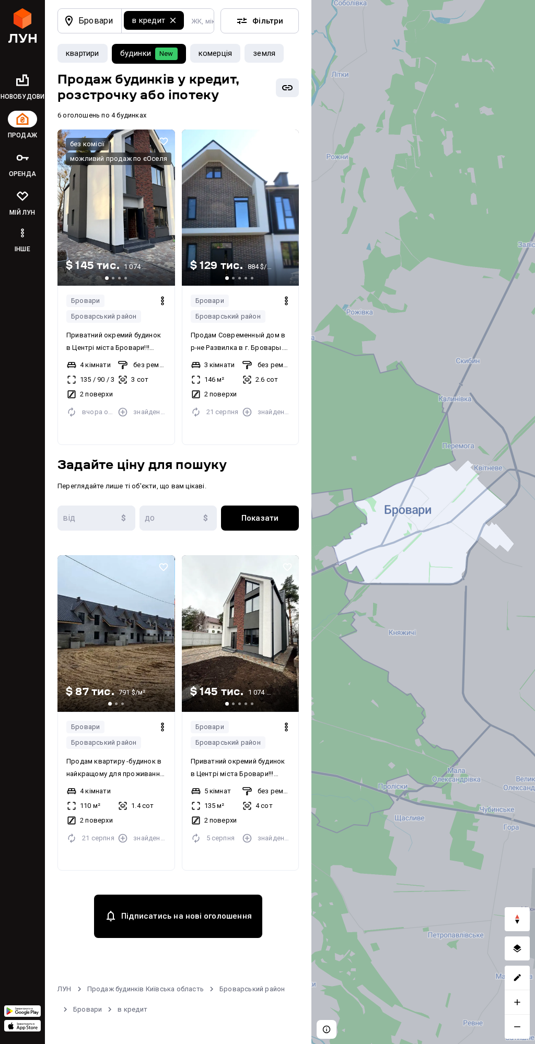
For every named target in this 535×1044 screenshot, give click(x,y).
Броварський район (103, 316)
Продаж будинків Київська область (145, 989)
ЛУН (64, 989)
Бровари (85, 300)
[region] (423, 522)
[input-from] (96, 518)
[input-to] (178, 518)
